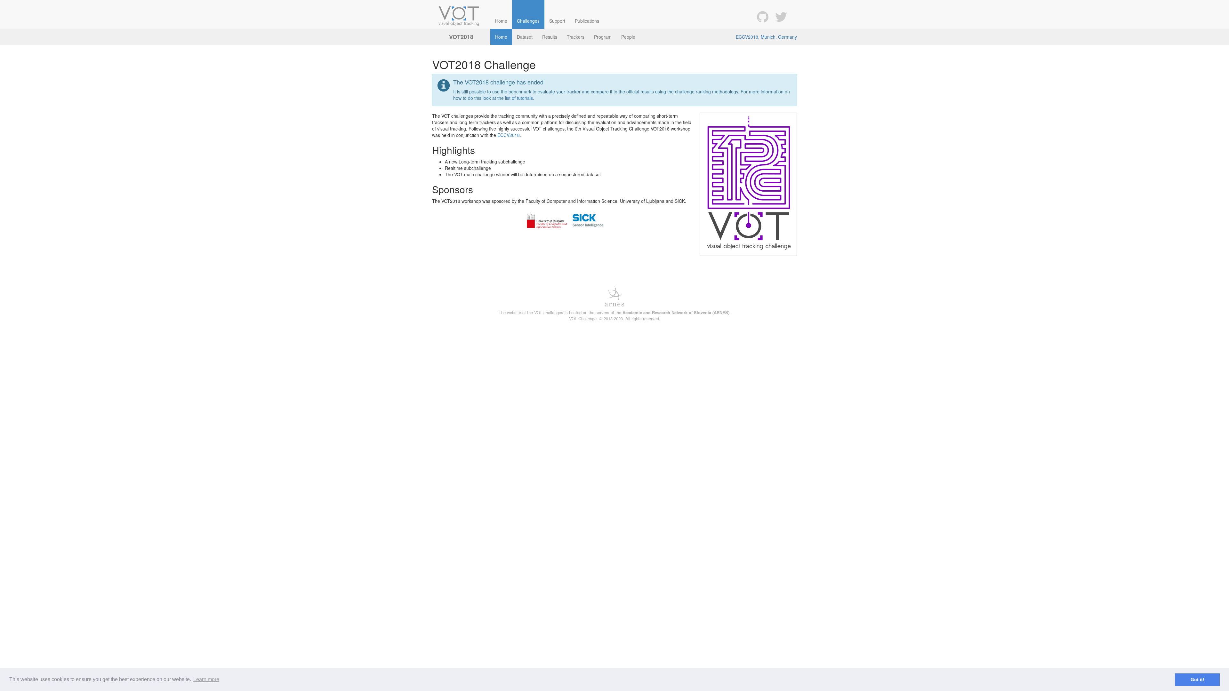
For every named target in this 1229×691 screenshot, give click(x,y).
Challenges (528, 21)
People (628, 37)
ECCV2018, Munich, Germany (766, 37)
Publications (587, 21)
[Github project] (762, 16)
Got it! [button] (1197, 679)
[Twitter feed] (781, 16)
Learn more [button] (206, 679)
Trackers (575, 37)
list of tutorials (519, 98)
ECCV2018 (508, 135)
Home (501, 21)
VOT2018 (461, 37)
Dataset (525, 37)
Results (549, 37)
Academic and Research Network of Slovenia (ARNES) (676, 312)
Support (557, 21)
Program (603, 37)
